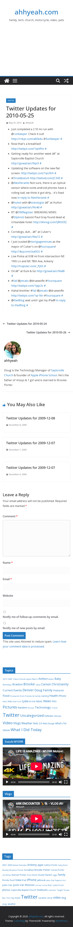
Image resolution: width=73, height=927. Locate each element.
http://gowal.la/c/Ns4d (25, 207)
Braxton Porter (16, 870)
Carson (46, 684)
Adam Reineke (20, 865)
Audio (51, 679)
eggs (55, 875)
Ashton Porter (51, 865)
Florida (5, 880)
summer (52, 890)
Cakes (38, 684)
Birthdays (7, 684)
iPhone (62, 695)
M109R (32, 701)
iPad (24, 880)
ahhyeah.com (36, 11)
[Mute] (60, 782)
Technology (43, 707)
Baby (57, 679)
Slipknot (19, 217)
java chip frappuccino (56, 880)
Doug (38, 690)
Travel (54, 707)
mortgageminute (41, 242)
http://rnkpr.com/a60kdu (27, 139)
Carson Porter (57, 870)
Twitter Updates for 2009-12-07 (30, 443)
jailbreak (41, 880)
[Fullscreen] (66, 782)
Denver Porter (19, 874)
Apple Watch (32, 679)
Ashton (43, 679)
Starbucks (42, 889)
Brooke (29, 684)
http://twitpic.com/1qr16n (27, 295)
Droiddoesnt (21, 178)
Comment (10, 516)
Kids (10, 701)
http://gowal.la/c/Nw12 (25, 237)
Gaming (45, 696)
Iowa (18, 880)
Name (8, 563)
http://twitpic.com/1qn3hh (37, 173)
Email (7, 579)
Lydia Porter (58, 885)
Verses (57, 715)
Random (22, 707)
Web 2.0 (37, 723)
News (47, 701)
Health (53, 696)
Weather (26, 723)
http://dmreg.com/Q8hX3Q (50, 222)
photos (6, 889)
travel (17, 897)
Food (6, 696)
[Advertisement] (36, 53)
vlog (63, 897)
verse (49, 897)
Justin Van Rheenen (23, 885)
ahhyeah (29, 122)
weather (12, 904)
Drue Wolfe (32, 875)
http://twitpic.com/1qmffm (27, 149)
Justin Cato (7, 885)
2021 (4, 865)
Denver (28, 690)
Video (8, 722)
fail (15, 281)
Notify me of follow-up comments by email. (31, 617)
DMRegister (25, 212)
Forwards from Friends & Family (25, 696)
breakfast (29, 870)
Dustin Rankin (45, 874)
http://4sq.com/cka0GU (25, 251)
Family (47, 690)
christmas (6, 875)
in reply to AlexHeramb (32, 198)
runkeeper (20, 134)
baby (60, 865)
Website (8, 595)
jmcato (24, 281)
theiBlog (19, 300)
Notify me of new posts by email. (24, 628)
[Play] (7, 782)
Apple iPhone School (44, 375)
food (12, 880)
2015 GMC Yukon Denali (14, 679)
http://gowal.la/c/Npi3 (25, 163)
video (57, 897)
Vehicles (48, 715)
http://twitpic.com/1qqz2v (27, 286)
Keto (5, 701)
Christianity (60, 684)
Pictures (10, 707)
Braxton (17, 684)
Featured (58, 690)
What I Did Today (26, 729)
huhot (17, 202)
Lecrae (38, 885)
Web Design (48, 723)
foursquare (48, 246)
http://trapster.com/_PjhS (27, 266)
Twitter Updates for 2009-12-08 (30, 418)
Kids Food (17, 701)
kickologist (37, 202)
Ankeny (32, 865)
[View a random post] (66, 81)
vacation (42, 897)
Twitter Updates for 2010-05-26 (46, 332)
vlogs (4, 904)
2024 (10, 865)
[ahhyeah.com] (7, 81)
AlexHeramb (21, 183)
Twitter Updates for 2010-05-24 (27, 324)
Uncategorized (32, 715)
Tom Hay (10, 898)
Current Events (12, 690)
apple (40, 865)
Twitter (10, 100)
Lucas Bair (47, 885)
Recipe (31, 708)
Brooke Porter (42, 869)
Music (39, 701)
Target (60, 890)
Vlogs (17, 723)
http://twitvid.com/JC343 (45, 178)
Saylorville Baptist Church (23, 890)
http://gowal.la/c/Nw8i (51, 271)
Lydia (25, 701)
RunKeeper (52, 139)
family (61, 875)
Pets (54, 701)
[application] (36, 766)
